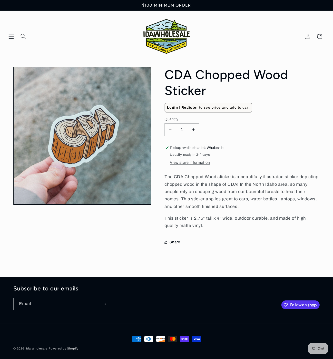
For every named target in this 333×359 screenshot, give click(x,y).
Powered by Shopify (63, 348)
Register (189, 107)
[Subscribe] (104, 304)
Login (172, 107)
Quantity (171, 119)
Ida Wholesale (37, 348)
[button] (11, 36)
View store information (190, 162)
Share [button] (174, 242)
